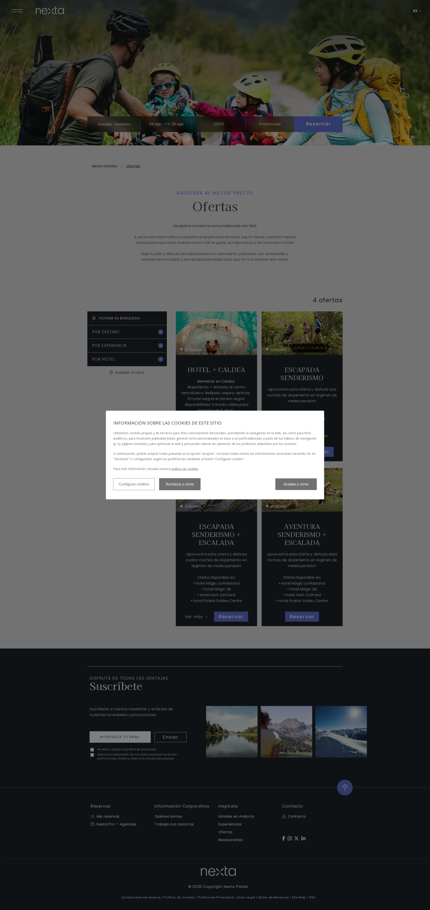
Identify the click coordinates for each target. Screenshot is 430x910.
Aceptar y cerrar (296, 484)
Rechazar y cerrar (180, 484)
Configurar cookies (134, 484)
